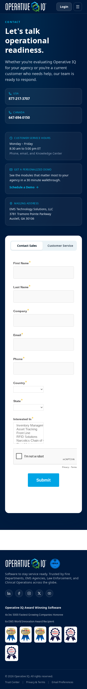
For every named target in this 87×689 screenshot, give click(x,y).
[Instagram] (29, 593)
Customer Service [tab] (60, 246)
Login (64, 7)
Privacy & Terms (35, 682)
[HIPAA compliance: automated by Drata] (55, 563)
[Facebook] (19, 593)
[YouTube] (49, 593)
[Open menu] (77, 7)
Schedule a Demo (22, 187)
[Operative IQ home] (25, 7)
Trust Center (12, 682)
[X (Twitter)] (39, 593)
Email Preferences (62, 682)
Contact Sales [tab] (27, 246)
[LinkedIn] (9, 593)
